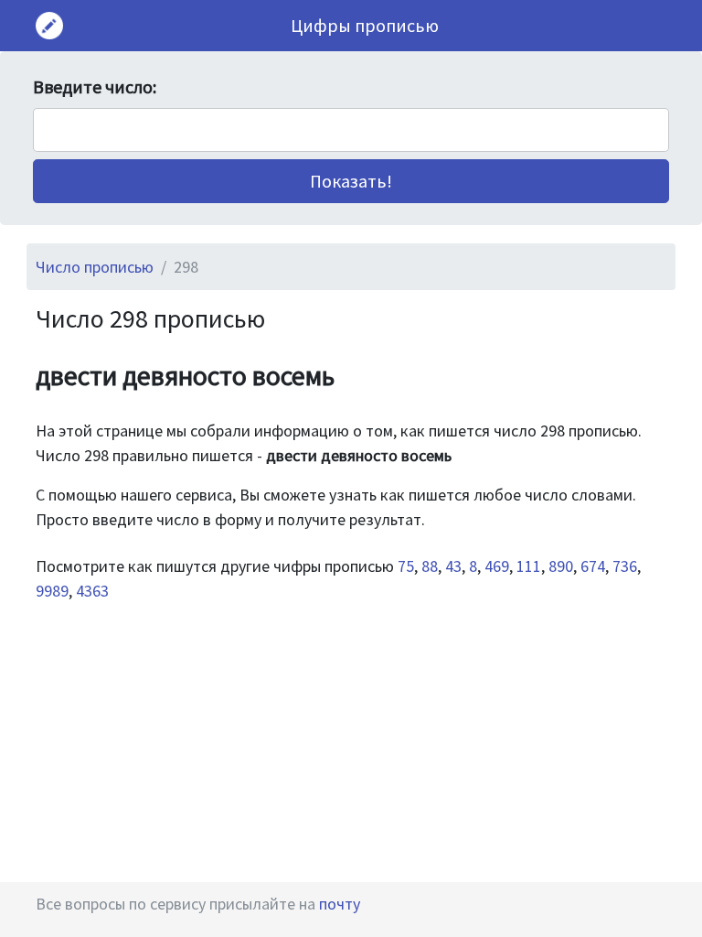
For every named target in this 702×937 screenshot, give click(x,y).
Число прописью (95, 266)
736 (624, 565)
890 (560, 565)
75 (406, 565)
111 (528, 565)
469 (496, 565)
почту (339, 903)
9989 (52, 590)
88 (429, 565)
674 (592, 565)
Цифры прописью (365, 25)
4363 (92, 590)
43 (453, 565)
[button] (351, 181)
